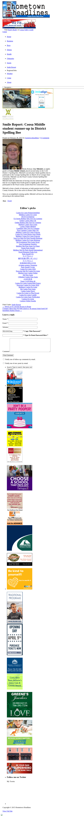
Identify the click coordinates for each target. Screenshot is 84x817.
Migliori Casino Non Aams (27, 224)
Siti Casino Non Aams (28, 289)
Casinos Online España (28, 301)
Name (5, 319)
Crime (9, 78)
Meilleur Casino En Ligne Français (28, 232)
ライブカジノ (28, 256)
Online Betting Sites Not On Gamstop (28, 222)
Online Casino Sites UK (27, 221)
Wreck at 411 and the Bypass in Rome (17, 307)
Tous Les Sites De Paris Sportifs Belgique (27, 238)
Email (5, 323)
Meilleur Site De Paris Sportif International (28, 250)
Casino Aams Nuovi (28, 291)
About (9, 82)
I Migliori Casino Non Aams (28, 277)
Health (9, 54)
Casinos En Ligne (28, 299)
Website (5, 327)
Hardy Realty (12, 30)
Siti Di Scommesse (27, 217)
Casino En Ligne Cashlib (28, 295)
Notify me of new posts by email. (16, 363)
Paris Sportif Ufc (28, 254)
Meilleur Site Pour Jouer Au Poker (28, 246)
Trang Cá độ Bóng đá (27, 281)
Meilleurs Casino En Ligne (28, 287)
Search (9, 367)
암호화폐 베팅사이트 (28, 263)
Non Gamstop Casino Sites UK (28, 230)
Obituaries (10, 58)
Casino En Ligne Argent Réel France (28, 283)
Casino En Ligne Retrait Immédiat (28, 213)
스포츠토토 (28, 279)
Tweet (9, 201)
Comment (6, 351)
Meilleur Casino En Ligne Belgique (28, 240)
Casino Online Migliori (28, 226)
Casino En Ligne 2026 (28, 269)
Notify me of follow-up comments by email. (20, 359)
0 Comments (44, 138)
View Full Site (7, 811)
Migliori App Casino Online (28, 273)
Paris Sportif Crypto (28, 267)
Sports (9, 63)
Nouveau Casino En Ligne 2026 (28, 285)
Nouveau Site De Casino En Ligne (28, 271)
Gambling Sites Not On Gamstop (27, 228)
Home (9, 37)
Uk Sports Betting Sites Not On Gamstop (28, 219)
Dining (9, 50)
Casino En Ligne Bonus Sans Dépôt (27, 234)
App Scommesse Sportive (28, 244)
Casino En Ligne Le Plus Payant (28, 293)
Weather (10, 74)
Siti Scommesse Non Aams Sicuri (27, 242)
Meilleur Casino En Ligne (28, 215)
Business (10, 41)
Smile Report (11, 67)
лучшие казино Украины (28, 265)
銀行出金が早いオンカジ (28, 258)
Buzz (8, 45)
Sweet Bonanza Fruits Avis (27, 252)
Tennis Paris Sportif (28, 248)
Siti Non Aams (28, 275)
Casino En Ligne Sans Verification (28, 297)
